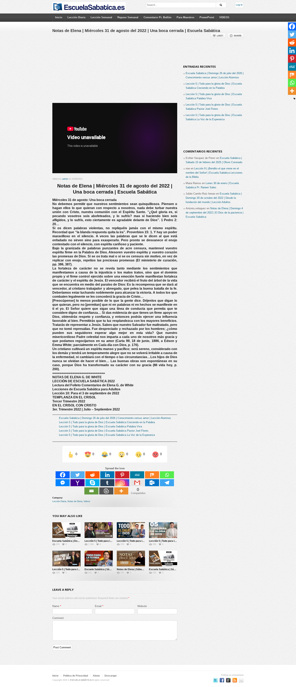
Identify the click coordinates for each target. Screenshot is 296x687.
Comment (58, 618)
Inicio (58, 17)
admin (65, 179)
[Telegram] (167, 482)
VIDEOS (224, 17)
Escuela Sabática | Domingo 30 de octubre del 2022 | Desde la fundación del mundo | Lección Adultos (214, 198)
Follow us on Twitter (215, 680)
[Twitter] (77, 474)
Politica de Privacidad (75, 675)
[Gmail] (137, 482)
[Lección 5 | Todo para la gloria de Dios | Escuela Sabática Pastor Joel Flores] (163, 530)
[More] (121, 490)
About (96, 675)
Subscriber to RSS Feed (234, 680)
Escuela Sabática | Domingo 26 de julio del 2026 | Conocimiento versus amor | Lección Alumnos (115, 418)
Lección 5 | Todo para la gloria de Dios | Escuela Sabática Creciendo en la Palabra (107, 422)
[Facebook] (63, 474)
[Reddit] (92, 474)
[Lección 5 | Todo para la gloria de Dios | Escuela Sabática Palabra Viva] (131, 530)
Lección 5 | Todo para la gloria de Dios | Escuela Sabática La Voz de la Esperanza (107, 434)
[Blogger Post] (106, 490)
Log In (239, 4)
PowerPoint (207, 17)
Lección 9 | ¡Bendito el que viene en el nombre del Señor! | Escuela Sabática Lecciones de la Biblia (214, 172)
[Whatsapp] (167, 474)
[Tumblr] (107, 482)
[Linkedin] (107, 474)
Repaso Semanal (127, 17)
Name (55, 606)
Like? (220, 35)
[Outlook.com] (152, 482)
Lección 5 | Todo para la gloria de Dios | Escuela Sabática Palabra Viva (100, 426)
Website (142, 606)
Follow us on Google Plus (228, 680)
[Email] (91, 490)
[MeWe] (137, 474)
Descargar (111, 675)
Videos (87, 501)
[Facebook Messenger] (63, 482)
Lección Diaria (76, 17)
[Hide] (294, 98)
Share (237, 35)
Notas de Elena (74, 501)
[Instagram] (122, 482)
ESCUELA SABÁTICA (80, 680)
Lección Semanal (101, 17)
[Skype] (92, 482)
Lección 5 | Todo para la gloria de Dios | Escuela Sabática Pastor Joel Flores (103, 430)
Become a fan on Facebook (221, 680)
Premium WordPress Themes (241, 680)
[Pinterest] (122, 474)
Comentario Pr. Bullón (157, 17)
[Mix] (152, 474)
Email (98, 606)
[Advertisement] (114, 73)
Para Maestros (185, 17)
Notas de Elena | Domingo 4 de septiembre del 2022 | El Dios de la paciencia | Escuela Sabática (214, 212)
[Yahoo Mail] (77, 482)
